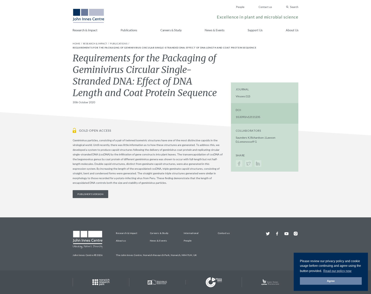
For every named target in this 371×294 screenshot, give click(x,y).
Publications (129, 30)
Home (77, 43)
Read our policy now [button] (337, 271)
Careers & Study (171, 30)
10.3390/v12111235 (248, 117)
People (240, 6)
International (191, 233)
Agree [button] (331, 280)
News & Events (215, 30)
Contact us (265, 6)
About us (121, 240)
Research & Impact (84, 30)
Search (294, 6)
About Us (292, 30)
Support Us (255, 30)
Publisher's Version (90, 194)
